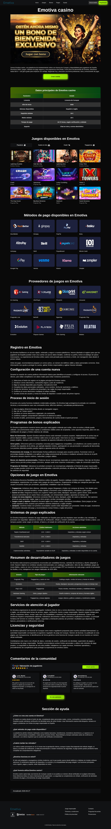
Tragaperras (88, 145)
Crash (66, 145)
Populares (20, 145)
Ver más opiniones (55, 697)
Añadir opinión (90, 667)
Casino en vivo (42, 145)
